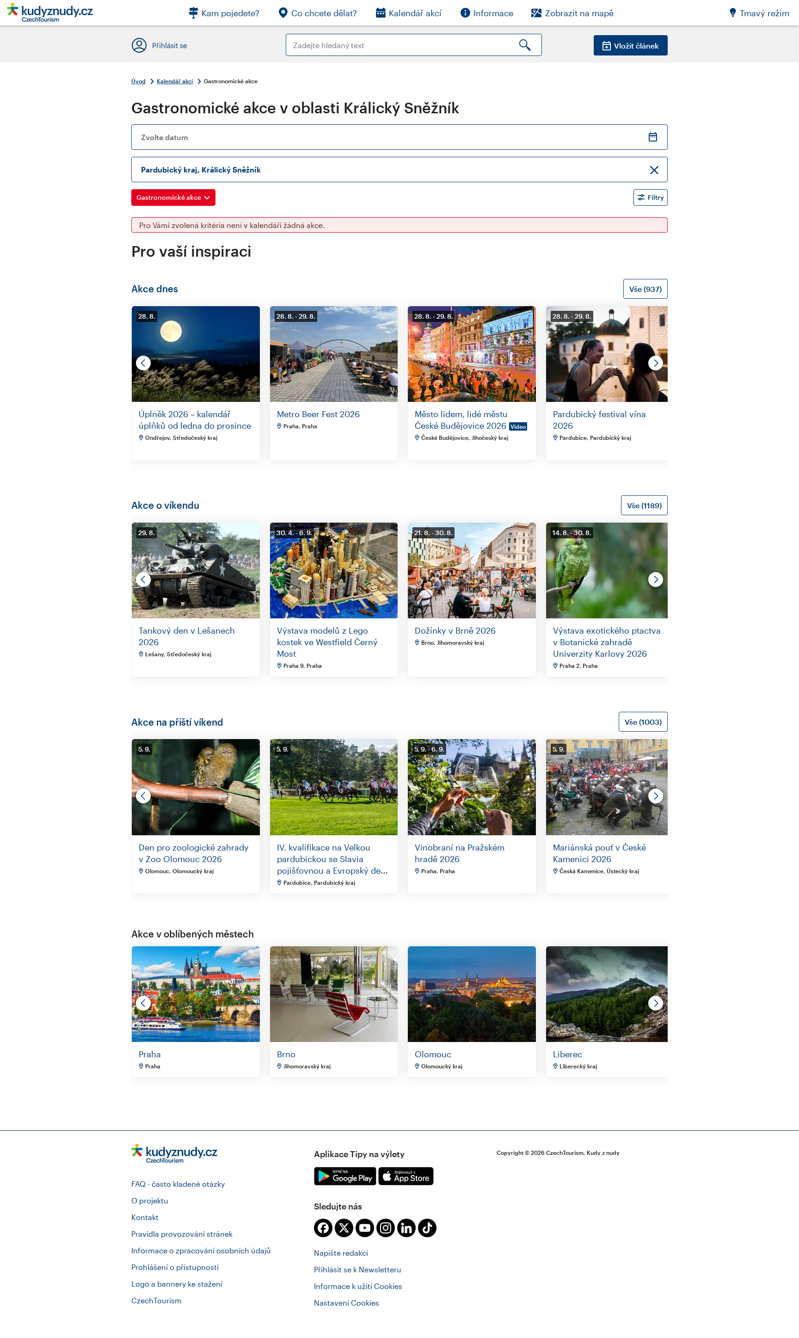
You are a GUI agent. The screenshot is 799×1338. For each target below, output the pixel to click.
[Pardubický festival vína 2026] (610, 399)
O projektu (149, 1200)
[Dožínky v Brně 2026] (472, 615)
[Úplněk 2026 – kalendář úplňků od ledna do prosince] (196, 399)
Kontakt (145, 1217)
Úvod (138, 81)
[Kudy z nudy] (50, 15)
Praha (150, 1054)
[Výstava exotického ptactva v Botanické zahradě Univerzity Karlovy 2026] (610, 615)
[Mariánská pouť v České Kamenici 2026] (610, 832)
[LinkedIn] (406, 1228)
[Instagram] (385, 1228)
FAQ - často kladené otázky (178, 1183)
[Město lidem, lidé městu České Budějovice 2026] (472, 399)
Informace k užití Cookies (358, 1286)
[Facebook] (323, 1228)
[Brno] (334, 1039)
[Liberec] (610, 1039)
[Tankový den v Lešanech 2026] (196, 615)
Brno (286, 1054)
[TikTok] (427, 1228)
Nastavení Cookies (346, 1302)
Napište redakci (341, 1252)
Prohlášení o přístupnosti (175, 1267)
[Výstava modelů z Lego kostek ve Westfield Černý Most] (334, 615)
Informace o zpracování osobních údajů (201, 1250)
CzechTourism (156, 1300)
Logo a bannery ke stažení (176, 1283)
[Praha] (196, 1039)
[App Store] (406, 1176)
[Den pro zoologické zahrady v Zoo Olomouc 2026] (196, 832)
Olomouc (433, 1054)
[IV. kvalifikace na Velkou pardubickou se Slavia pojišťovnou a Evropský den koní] (334, 832)
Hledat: (298, 38)
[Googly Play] (345, 1176)
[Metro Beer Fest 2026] (334, 399)
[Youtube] (365, 1228)
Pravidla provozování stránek (182, 1233)
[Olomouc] (472, 1039)
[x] (344, 1228)
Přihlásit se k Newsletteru (357, 1269)
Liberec (567, 1054)
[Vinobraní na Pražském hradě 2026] (472, 832)
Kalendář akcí (175, 81)
